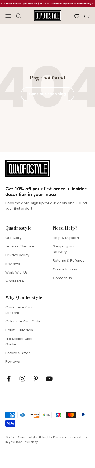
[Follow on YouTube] (49, 378)
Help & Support (66, 237)
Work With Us (16, 272)
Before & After (17, 352)
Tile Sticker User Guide (19, 341)
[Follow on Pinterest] (35, 378)
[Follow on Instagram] (22, 378)
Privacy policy (17, 255)
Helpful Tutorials (19, 330)
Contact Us (62, 277)
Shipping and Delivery (64, 249)
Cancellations (65, 269)
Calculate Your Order (23, 321)
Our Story (13, 237)
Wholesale (14, 281)
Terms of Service (20, 246)
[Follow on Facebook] (8, 378)
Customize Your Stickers (19, 310)
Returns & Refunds (68, 260)
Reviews (12, 263)
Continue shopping (47, 93)
